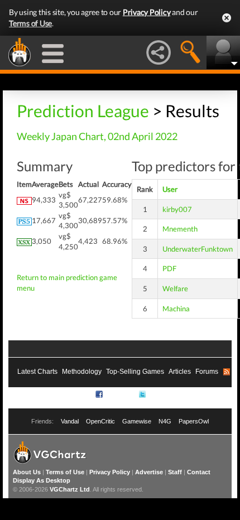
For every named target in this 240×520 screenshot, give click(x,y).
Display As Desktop (41, 480)
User (169, 189)
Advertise (149, 472)
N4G (165, 421)
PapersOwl (194, 421)
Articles (180, 371)
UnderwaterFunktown (197, 248)
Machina (176, 308)
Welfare (175, 288)
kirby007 (177, 209)
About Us (27, 472)
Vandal (70, 421)
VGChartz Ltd (70, 489)
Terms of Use (30, 23)
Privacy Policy (147, 12)
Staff (175, 472)
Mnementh (180, 228)
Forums (206, 371)
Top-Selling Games (135, 371)
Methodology (82, 371)
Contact (198, 472)
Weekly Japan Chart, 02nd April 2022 (97, 136)
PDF (169, 268)
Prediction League (83, 110)
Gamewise (136, 421)
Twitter (157, 394)
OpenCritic (100, 421)
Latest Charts (37, 371)
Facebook (119, 394)
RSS (84, 394)
